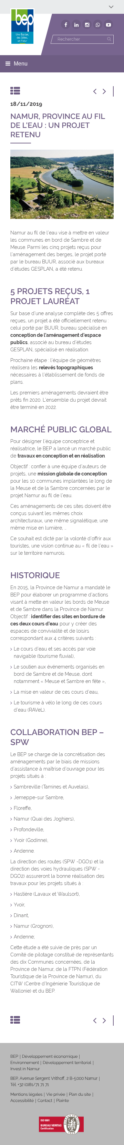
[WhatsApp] (97, 24)
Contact (45, 1100)
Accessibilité (22, 1100)
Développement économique (50, 1056)
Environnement (24, 1062)
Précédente (98, 91)
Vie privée (55, 1094)
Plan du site (80, 1094)
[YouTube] (108, 24)
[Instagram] (87, 24)
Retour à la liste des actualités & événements (15, 91)
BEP (14, 1056)
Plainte (62, 1100)
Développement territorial (67, 1062)
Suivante (108, 91)
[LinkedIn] (76, 24)
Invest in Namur (25, 1068)
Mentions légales (26, 1094)
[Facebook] (65, 24)
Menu (21, 64)
